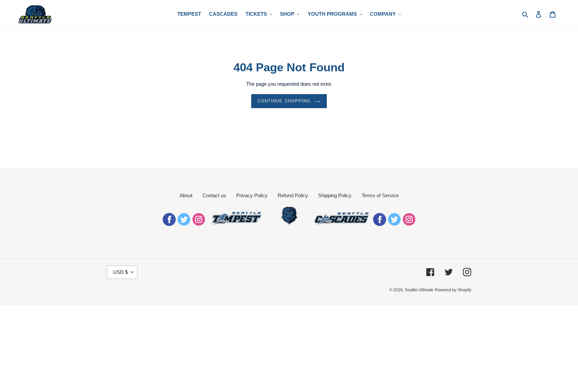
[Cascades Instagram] (409, 224)
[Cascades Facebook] (379, 224)
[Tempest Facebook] (169, 224)
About (186, 195)
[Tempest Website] (237, 224)
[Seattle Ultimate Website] (289, 224)
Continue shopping (284, 100)
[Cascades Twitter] (394, 224)
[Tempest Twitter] (184, 224)
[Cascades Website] (341, 224)
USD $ (120, 272)
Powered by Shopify (453, 290)
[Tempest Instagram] (198, 224)
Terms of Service (380, 195)
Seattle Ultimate (419, 290)
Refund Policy (293, 195)
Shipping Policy (335, 195)
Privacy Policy (252, 195)
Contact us (214, 195)
